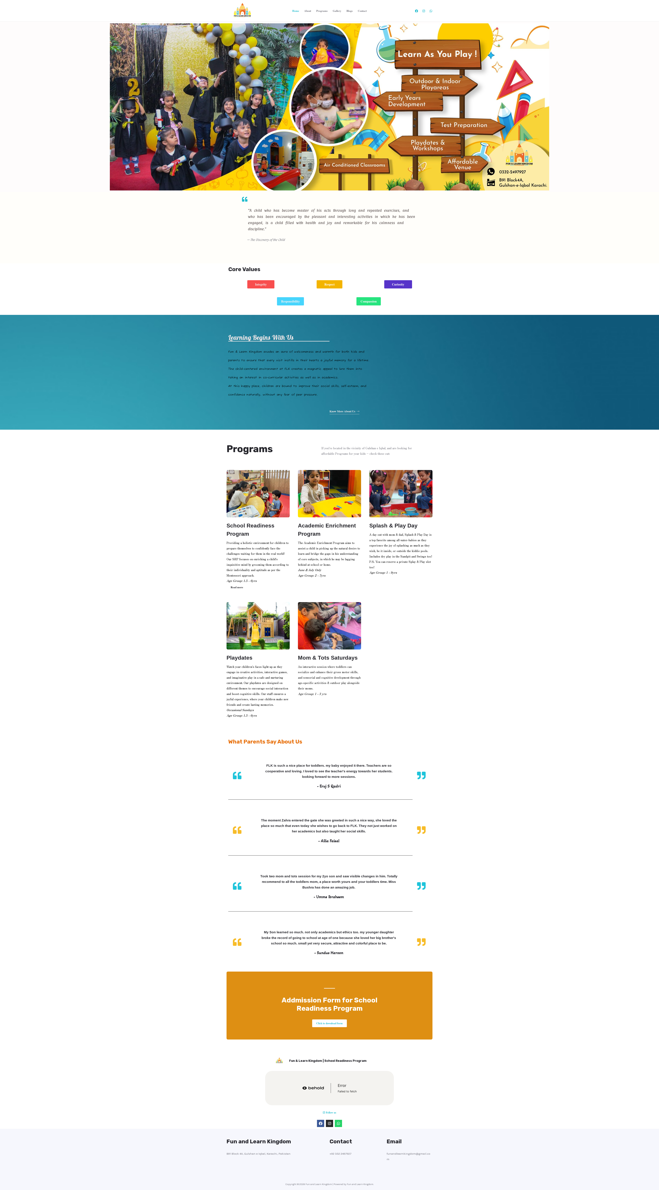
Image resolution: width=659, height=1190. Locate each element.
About (307, 11)
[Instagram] (423, 11)
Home (295, 11)
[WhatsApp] (430, 11)
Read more (237, 587)
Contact (362, 11)
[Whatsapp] (338, 1123)
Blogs (349, 11)
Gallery (337, 11)
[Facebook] (416, 11)
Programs (322, 11)
